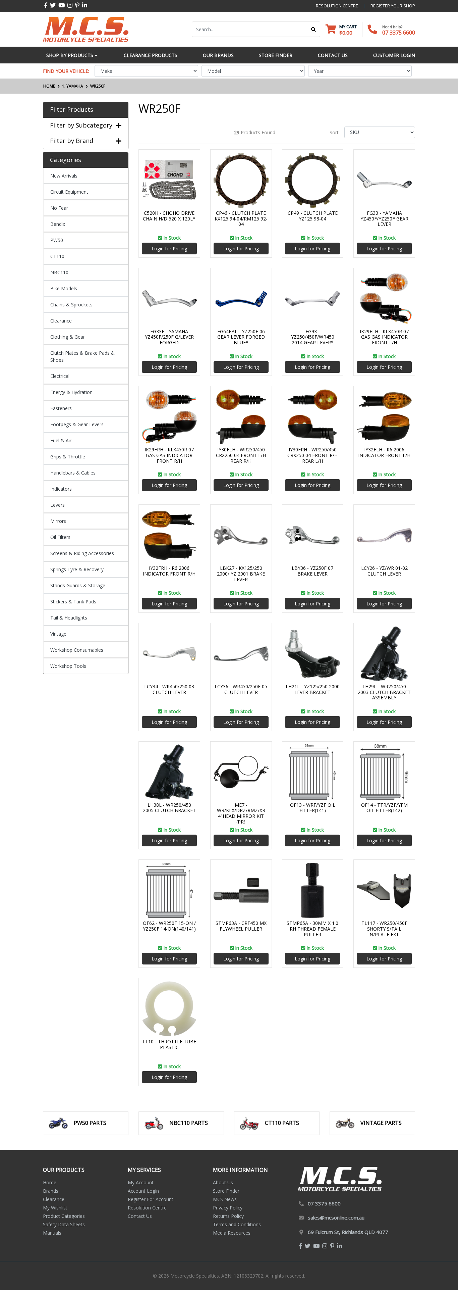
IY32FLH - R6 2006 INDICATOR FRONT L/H (384, 452)
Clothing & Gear (67, 337)
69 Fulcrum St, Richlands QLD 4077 (348, 1232)
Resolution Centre (147, 1207)
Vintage (58, 634)
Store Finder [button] (275, 55)
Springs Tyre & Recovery (77, 569)
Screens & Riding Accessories (82, 553)
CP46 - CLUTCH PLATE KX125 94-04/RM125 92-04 (241, 219)
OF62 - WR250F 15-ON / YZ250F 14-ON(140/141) (169, 926)
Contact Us (140, 1216)
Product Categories (64, 1216)
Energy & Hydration (71, 392)
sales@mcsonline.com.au (336, 1217)
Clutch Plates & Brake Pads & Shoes (82, 356)
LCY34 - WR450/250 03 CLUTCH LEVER (169, 689)
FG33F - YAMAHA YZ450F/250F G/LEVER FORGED (169, 337)
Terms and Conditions (237, 1224)
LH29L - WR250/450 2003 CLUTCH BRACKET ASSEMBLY (384, 692)
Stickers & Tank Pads (73, 601)
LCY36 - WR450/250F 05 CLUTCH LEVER (241, 689)
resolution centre (337, 6)
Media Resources (231, 1233)
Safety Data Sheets (64, 1224)
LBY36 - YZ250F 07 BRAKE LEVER (312, 571)
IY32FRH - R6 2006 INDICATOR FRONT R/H (169, 571)
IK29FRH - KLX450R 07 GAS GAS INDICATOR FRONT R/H (169, 455)
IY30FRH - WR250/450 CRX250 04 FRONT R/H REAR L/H (312, 455)
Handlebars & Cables (73, 472)
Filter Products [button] (71, 109)
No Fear (59, 208)
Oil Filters (60, 537)
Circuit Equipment (69, 192)
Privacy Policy (227, 1207)
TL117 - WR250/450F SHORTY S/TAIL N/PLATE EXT (384, 929)
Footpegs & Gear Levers (77, 424)
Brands (50, 1191)
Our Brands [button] (218, 55)
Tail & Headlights (68, 617)
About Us (223, 1182)
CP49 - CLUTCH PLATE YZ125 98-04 (313, 216)
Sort (334, 132)
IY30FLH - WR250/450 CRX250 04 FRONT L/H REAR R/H (241, 455)
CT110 (57, 256)
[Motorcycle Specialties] (85, 29)
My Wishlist (55, 1207)
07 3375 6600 (398, 32)
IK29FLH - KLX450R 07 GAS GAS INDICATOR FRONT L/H (384, 337)
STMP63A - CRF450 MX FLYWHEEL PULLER (241, 926)
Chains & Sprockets (71, 304)
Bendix (57, 224)
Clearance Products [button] (150, 55)
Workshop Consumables (76, 650)
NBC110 (59, 272)
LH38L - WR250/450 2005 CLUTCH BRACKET (169, 808)
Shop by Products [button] (70, 55)
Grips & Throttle (67, 456)
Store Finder (226, 1191)
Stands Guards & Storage (77, 585)
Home (49, 1182)
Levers (57, 505)
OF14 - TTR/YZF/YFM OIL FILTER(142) (384, 808)
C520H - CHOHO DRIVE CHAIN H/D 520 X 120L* (169, 216)
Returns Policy (228, 1216)
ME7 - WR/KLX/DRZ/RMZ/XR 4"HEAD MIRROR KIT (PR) (241, 813)
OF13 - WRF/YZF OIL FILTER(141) (312, 808)
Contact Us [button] (333, 55)
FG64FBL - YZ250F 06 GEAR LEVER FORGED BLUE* (241, 337)
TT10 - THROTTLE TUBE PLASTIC (169, 1044)
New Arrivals (63, 175)
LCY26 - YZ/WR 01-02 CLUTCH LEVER (384, 571)
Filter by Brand (71, 141)
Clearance (61, 320)
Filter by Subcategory (81, 125)
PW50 (56, 240)
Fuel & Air (60, 440)
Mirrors (58, 521)
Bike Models (63, 288)
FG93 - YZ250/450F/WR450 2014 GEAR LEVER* (312, 337)
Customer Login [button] (394, 55)
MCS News (225, 1199)
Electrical (59, 376)
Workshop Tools (68, 666)
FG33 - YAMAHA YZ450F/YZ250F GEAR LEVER (384, 219)
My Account (141, 1182)
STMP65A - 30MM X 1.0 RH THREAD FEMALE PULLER (312, 929)
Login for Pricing (169, 248)
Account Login (143, 1191)
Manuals (52, 1233)
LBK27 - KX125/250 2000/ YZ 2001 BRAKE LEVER (241, 574)
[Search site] (313, 29)
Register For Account (150, 1199)
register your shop (392, 6)
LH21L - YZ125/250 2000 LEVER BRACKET (313, 689)
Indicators (61, 489)
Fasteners (61, 408)
